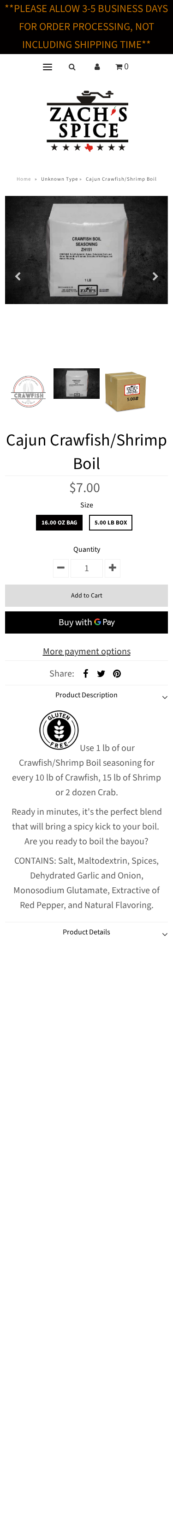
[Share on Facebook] (85, 673)
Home (24, 179)
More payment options (87, 651)
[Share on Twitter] (101, 673)
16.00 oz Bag (59, 522)
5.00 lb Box (111, 522)
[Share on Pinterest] (117, 673)
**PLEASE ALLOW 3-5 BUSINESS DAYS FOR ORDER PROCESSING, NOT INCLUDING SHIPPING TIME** (86, 26)
